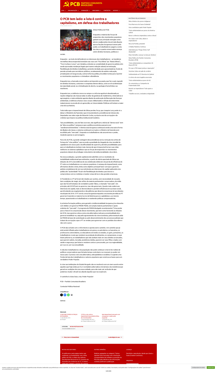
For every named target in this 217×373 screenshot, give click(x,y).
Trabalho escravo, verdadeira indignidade (141, 93)
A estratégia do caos (114, 337)
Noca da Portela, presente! (137, 43)
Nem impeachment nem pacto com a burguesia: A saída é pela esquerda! (111, 316)
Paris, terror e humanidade (71, 337)
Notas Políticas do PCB (76, 326)
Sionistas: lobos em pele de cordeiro (140, 71)
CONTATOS (106, 10)
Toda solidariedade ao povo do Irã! (140, 80)
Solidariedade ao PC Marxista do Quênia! (141, 74)
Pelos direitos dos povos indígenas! (139, 21)
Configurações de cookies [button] (198, 367)
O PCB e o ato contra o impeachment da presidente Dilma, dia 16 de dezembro (90, 316)
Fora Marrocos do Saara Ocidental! (139, 24)
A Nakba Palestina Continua (137, 47)
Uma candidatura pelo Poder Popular (140, 27)
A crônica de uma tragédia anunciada (140, 77)
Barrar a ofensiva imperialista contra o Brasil (142, 35)
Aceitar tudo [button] (211, 367)
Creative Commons (136, 355)
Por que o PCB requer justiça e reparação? (141, 68)
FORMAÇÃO (84, 10)
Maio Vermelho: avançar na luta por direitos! (142, 55)
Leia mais (108, 371)
